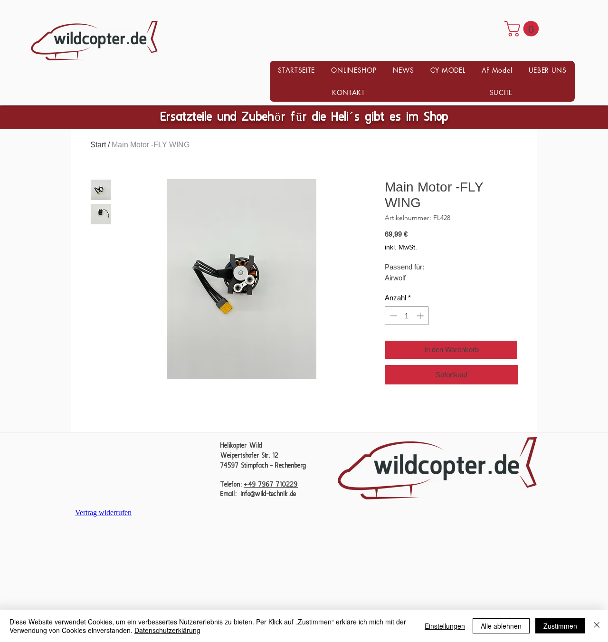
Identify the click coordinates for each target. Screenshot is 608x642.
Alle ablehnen (501, 626)
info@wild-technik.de (268, 494)
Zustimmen (560, 626)
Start (98, 145)
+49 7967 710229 (271, 484)
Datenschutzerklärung (167, 630)
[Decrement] (392, 316)
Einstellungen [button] (445, 626)
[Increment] (421, 316)
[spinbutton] (407, 316)
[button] (523, 29)
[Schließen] (596, 625)
